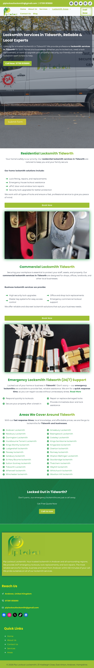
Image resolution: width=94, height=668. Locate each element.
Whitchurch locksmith (61, 470)
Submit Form (15, 122)
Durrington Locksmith (17, 437)
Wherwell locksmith (15, 470)
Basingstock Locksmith (61, 434)
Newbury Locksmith (16, 434)
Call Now (85, 11)
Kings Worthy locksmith (17, 445)
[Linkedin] (85, 3)
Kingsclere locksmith (60, 445)
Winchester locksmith (16, 474)
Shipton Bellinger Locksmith (64, 456)
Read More (75, 391)
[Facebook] (71, 3)
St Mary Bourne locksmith (18, 459)
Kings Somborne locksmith (63, 441)
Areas (10, 652)
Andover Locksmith (15, 430)
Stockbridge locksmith (61, 459)
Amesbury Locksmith (60, 430)
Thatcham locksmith (60, 463)
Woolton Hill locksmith (61, 474)
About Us (32, 9)
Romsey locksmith (59, 452)
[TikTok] (90, 3)
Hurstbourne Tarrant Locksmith (21, 441)
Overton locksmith (59, 448)
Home (23, 9)
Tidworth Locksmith (16, 467)
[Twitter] (81, 3)
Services (43, 9)
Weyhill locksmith (59, 467)
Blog (35, 14)
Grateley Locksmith (59, 437)
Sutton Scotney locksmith (18, 463)
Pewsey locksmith (14, 452)
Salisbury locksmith (15, 456)
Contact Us (25, 14)
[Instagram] (76, 3)
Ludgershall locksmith (17, 448)
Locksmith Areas (60, 9)
